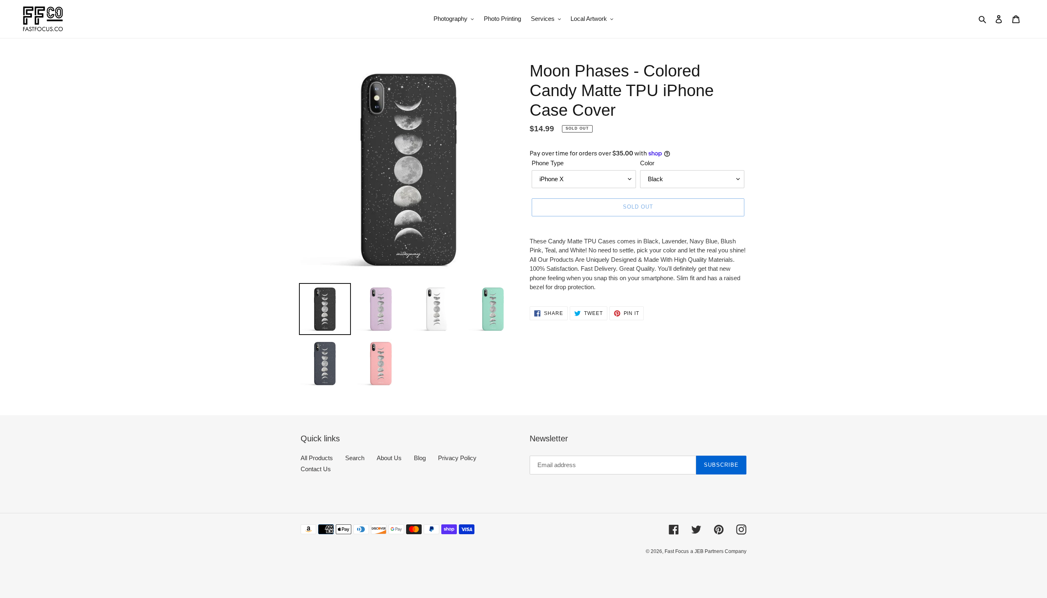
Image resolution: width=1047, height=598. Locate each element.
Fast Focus (677, 551)
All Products (317, 457)
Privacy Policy (457, 457)
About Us (389, 457)
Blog (420, 457)
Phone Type (548, 163)
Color (647, 163)
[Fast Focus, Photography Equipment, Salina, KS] (331, 569)
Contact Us (316, 468)
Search (354, 457)
